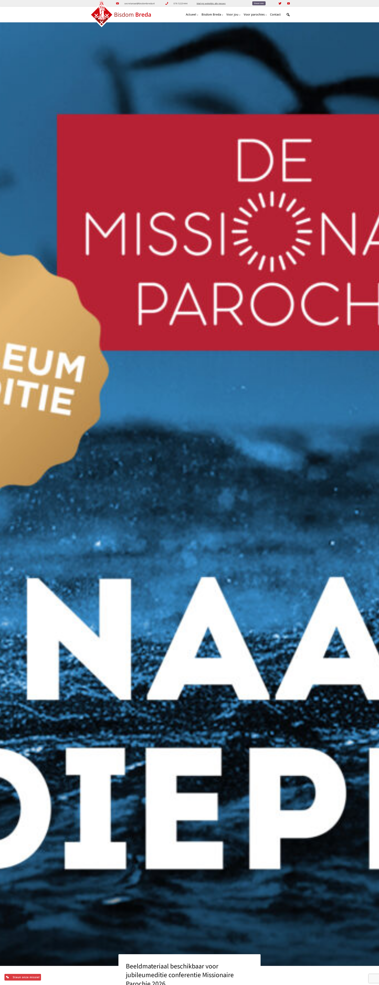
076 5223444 (180, 3)
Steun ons (259, 3)
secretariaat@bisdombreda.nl (139, 3)
